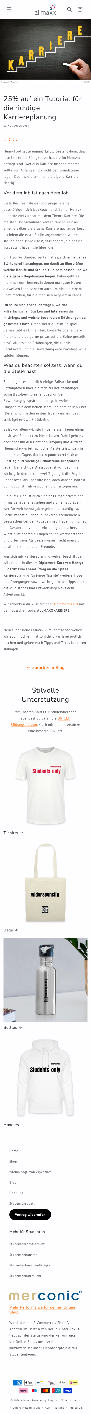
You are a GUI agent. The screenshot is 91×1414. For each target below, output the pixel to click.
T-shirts (11, 833)
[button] (9, 9)
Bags (8, 930)
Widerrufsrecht (70, 1400)
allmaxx (26, 1400)
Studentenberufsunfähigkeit (31, 1265)
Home (13, 1151)
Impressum (76, 1407)
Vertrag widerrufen (30, 1214)
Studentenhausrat (23, 1255)
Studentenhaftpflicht (25, 1276)
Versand (59, 1407)
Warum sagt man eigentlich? (31, 1172)
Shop (13, 1161)
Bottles (10, 1027)
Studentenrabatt (22, 1203)
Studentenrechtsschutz (27, 1244)
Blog (12, 1182)
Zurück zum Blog (48, 667)
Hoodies (11, 1124)
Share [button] (13, 139)
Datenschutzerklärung (26, 1407)
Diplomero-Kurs (65, 604)
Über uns (16, 1193)
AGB (47, 1407)
